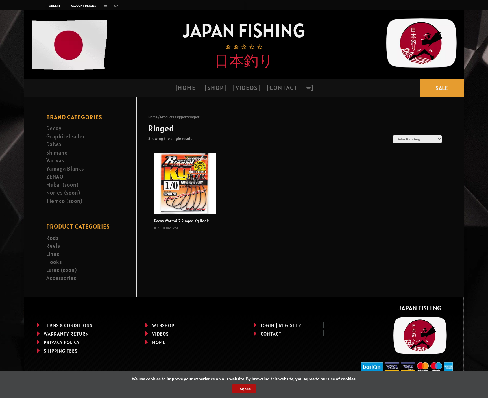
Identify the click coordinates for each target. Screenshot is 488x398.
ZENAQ (55, 176)
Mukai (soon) (62, 184)
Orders (54, 6)
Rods (52, 237)
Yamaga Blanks (65, 168)
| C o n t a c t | (283, 89)
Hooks (54, 261)
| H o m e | (186, 89)
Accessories (61, 278)
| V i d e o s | (246, 89)
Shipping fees (60, 351)
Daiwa (53, 144)
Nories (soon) (63, 192)
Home (153, 117)
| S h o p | (215, 89)
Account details (83, 6)
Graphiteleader (65, 136)
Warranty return (66, 334)
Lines (52, 254)
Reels (53, 245)
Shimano (57, 152)
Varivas (55, 160)
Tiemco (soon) (64, 200)
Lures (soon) (61, 270)
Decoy (54, 128)
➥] (309, 89)
